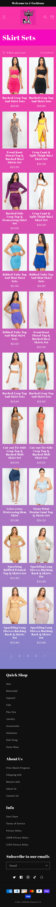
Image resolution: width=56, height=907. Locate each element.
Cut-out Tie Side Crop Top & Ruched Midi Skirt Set (14, 452)
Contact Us (12, 795)
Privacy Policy (14, 830)
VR (40, 902)
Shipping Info (14, 774)
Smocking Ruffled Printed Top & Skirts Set (14, 570)
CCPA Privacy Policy (17, 844)
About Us (11, 788)
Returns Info (13, 781)
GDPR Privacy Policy (17, 837)
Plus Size (11, 711)
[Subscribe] (46, 865)
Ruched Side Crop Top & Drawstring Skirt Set (14, 218)
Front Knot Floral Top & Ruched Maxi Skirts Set (15, 157)
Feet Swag (11, 739)
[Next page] (44, 655)
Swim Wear (12, 746)
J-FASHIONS (25, 902)
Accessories (12, 725)
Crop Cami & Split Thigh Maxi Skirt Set (41, 156)
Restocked (11, 690)
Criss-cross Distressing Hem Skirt (14, 512)
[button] (3, 17)
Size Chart (12, 816)
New (8, 683)
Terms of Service (15, 823)
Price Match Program (18, 767)
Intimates (11, 732)
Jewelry (10, 718)
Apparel (10, 697)
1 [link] (11, 655)
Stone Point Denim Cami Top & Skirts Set (41, 512)
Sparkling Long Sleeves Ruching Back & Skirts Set (41, 571)
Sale (8, 704)
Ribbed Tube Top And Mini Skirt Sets (15, 278)
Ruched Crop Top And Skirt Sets (14, 99)
